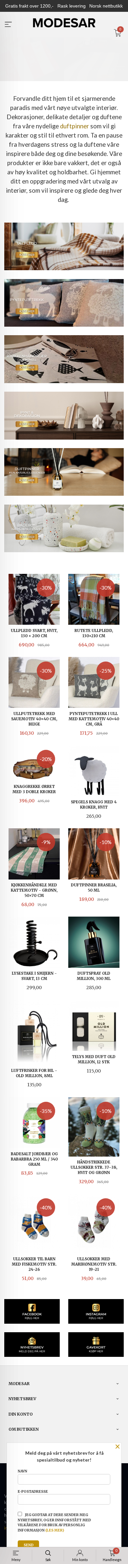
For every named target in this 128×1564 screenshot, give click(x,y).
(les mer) (54, 1530)
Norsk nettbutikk (106, 6)
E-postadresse (33, 1491)
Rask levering (71, 6)
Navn (22, 1471)
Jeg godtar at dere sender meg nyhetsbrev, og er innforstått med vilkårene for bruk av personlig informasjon (54, 1522)
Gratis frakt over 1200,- (29, 6)
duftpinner (74, 126)
